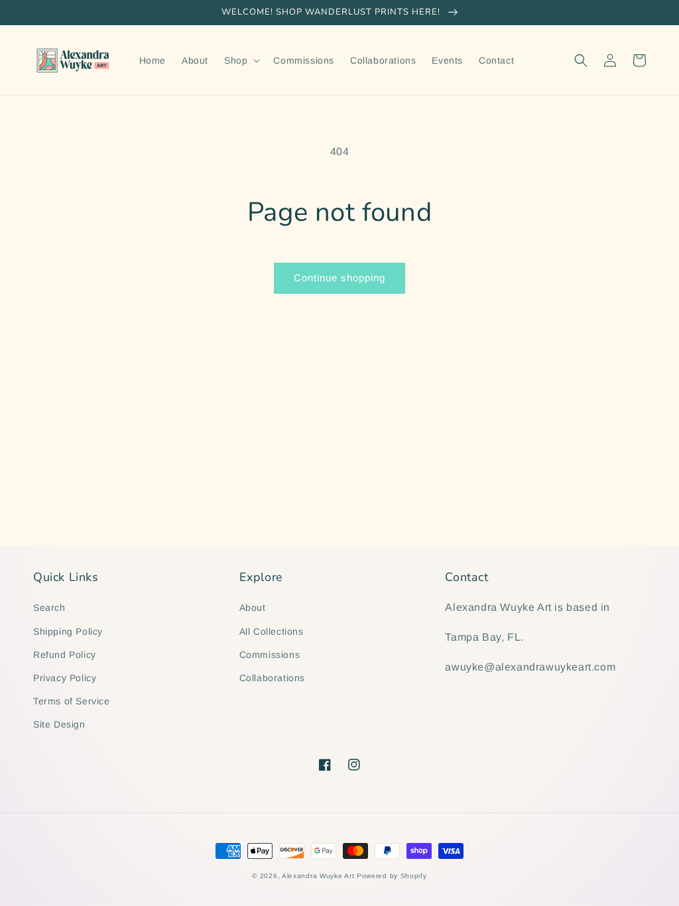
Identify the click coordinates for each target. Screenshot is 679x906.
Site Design (59, 724)
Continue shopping (339, 277)
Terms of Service (71, 701)
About (252, 607)
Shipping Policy (68, 631)
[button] (240, 60)
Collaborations (272, 678)
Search (49, 607)
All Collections (271, 631)
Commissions (269, 654)
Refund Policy (64, 654)
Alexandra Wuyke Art (318, 875)
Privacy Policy (64, 678)
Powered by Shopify (392, 875)
